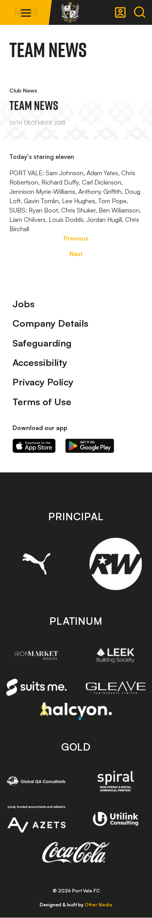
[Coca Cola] (76, 853)
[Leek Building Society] (115, 655)
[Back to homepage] (70, 12)
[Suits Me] (36, 687)
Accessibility (39, 362)
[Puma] (36, 564)
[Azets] (36, 818)
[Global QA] (36, 781)
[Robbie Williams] (115, 564)
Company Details (50, 323)
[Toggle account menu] (120, 12)
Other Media (98, 905)
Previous (76, 238)
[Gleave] (115, 687)
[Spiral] (115, 781)
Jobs (23, 304)
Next (76, 254)
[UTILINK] (115, 819)
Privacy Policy (43, 382)
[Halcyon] (76, 711)
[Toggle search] (139, 12)
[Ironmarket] (36, 655)
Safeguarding (42, 343)
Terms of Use (41, 402)
